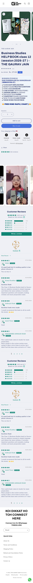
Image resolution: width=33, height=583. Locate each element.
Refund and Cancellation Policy (13, 553)
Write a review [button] (16, 234)
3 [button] (17, 354)
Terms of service (17, 577)
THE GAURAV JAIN (15, 572)
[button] (3, 4)
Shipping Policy (8, 549)
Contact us (7, 561)
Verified (15, 251)
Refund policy (14, 574)
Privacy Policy (8, 557)
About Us (6, 541)
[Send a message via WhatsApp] (29, 579)
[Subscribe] (27, 530)
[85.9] (15, 244)
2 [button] (14, 354)
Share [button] (5, 147)
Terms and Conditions (10, 545)
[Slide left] (13, 44)
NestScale (20, 143)
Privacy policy (23, 574)
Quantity (3, 111)
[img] (5, 260)
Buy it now (16, 126)
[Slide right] (20, 44)
